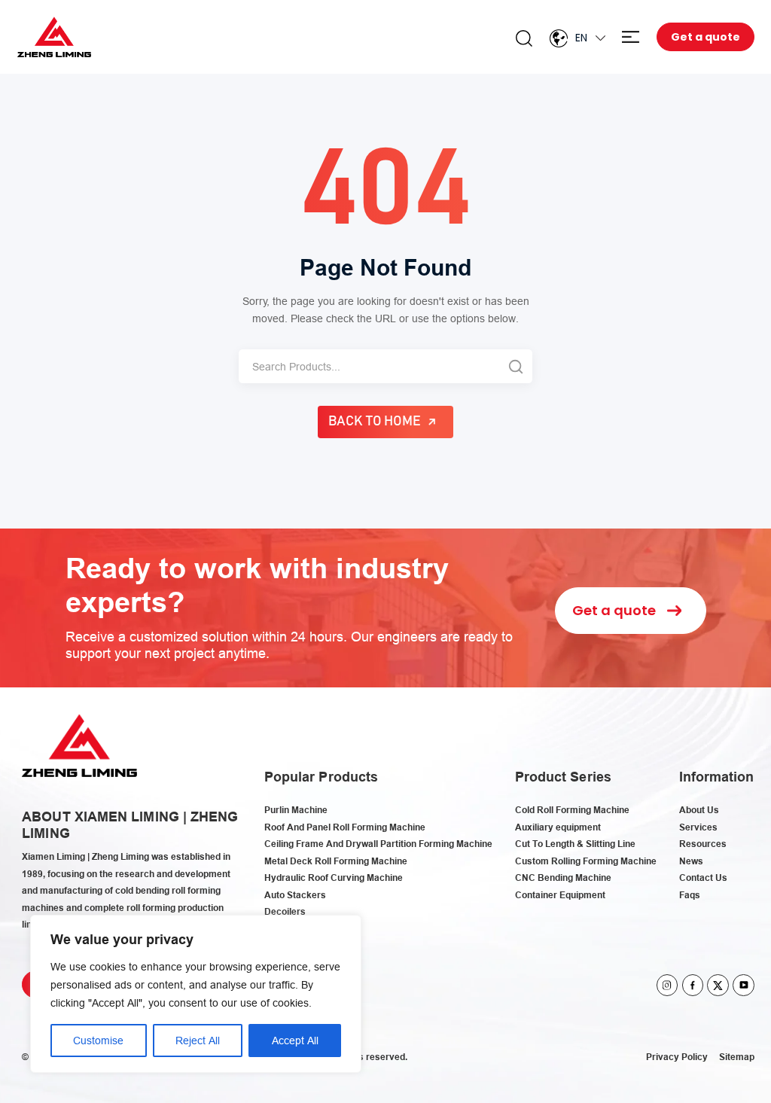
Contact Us (703, 877)
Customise (98, 1040)
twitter (718, 985)
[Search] (515, 366)
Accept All (295, 1040)
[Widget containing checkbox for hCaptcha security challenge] (504, 713)
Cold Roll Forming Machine (572, 809)
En (581, 37)
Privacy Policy (677, 1056)
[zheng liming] (54, 37)
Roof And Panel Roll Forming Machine (344, 827)
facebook (693, 985)
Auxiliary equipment (558, 827)
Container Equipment (560, 894)
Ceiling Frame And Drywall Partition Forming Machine (378, 843)
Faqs (689, 894)
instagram (667, 985)
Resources (703, 843)
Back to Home (375, 421)
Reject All (197, 1040)
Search (524, 38)
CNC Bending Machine (563, 877)
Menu (630, 37)
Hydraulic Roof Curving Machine (333, 877)
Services (698, 827)
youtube (743, 985)
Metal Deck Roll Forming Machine (335, 861)
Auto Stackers (295, 894)
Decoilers (285, 911)
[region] (195, 994)
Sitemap (736, 1056)
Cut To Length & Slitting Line (575, 843)
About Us (699, 809)
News (691, 861)
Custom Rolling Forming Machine (586, 861)
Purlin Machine (296, 809)
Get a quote (705, 36)
